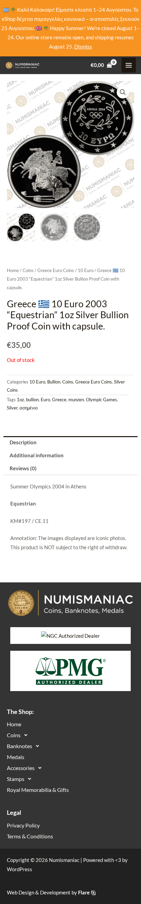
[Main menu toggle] (128, 65)
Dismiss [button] (83, 47)
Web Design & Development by (48, 892)
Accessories (21, 768)
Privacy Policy (23, 825)
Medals (15, 757)
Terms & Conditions (30, 836)
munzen (76, 399)
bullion (32, 399)
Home (13, 270)
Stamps (15, 778)
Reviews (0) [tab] (23, 468)
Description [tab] (23, 442)
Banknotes (19, 746)
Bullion (53, 381)
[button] (123, 92)
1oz (20, 399)
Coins (28, 270)
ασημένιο (29, 407)
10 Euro (85, 270)
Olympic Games (101, 399)
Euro (45, 399)
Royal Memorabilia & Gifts (38, 789)
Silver (12, 407)
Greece (59, 399)
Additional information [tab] (37, 455)
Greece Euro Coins (55, 270)
